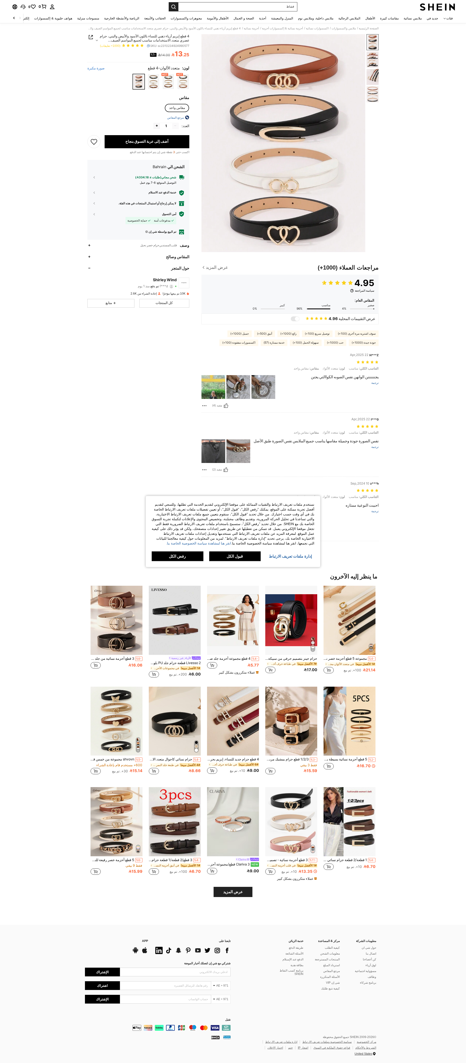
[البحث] (173, 6)
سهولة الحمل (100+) (306, 342)
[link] (43, 6)
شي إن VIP (333, 982)
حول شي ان (369, 947)
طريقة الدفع (296, 947)
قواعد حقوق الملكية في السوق (331, 1047)
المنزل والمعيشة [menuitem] (282, 18)
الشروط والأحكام (365, 1047)
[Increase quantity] (157, 126)
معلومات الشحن (330, 953)
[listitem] (349, 632)
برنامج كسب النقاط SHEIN (291, 972)
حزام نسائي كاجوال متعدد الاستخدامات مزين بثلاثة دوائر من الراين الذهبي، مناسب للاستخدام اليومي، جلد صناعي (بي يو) (174, 759)
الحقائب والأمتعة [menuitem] (155, 18)
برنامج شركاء (368, 982)
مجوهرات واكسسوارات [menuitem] (186, 18)
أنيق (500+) (264, 333)
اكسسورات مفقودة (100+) (238, 342)
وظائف (372, 977)
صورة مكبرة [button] (96, 68)
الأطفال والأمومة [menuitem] (218, 18)
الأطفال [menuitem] (370, 18)
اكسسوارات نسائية (317, 28)
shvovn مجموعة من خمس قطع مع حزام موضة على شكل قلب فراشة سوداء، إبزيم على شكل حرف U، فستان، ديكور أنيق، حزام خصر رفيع (116, 759)
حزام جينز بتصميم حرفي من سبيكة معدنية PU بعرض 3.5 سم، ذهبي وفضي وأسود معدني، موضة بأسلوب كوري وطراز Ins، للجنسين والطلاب (291, 658)
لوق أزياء (371, 965)
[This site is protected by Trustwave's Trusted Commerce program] (227, 1037)
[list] (192, 950)
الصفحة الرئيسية (369, 28)
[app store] (144, 952)
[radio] (183, 82)
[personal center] (52, 7)
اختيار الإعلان (275, 1047)
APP (145, 941)
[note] (238, 672)
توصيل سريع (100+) (317, 333)
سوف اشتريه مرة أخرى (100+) (357, 333)
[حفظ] (93, 141)
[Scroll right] (14, 18)
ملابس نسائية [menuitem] (413, 18)
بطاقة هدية (297, 965)
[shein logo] (437, 7)
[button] (23, 7)
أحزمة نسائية (251, 28)
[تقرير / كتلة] (204, 406)
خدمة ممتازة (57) (274, 342)
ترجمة (375, 383)
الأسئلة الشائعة (294, 953)
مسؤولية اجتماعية (365, 971)
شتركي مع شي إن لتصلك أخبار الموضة (207, 963)
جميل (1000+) (239, 333)
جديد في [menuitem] (432, 18)
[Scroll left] (20, 18)
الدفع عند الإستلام (293, 959)
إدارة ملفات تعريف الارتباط (281, 1042)
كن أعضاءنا (369, 959)
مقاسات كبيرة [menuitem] (389, 18)
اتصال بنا (371, 953)
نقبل (228, 1019)
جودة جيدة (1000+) (364, 342)
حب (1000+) (335, 342)
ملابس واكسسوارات (344, 28)
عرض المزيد (233, 892)
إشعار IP (303, 1047)
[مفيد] (226, 406)
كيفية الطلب (332, 947)
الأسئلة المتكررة (330, 977)
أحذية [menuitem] (262, 18)
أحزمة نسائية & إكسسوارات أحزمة (282, 28)
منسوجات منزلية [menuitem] (88, 18)
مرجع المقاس (331, 971)
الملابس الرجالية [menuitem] (349, 18)
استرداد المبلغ (331, 965)
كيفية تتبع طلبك (330, 988)
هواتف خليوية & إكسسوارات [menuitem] (53, 18)
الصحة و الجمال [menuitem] (243, 18)
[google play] (135, 952)
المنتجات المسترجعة (327, 959)
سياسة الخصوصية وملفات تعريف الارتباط (327, 1042)
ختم (290, 1047)
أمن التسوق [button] (169, 214)
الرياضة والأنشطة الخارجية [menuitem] (121, 18)
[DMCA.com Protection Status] (215, 1037)
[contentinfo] (158, 1028)
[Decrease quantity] (175, 126)
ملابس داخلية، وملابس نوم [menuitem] (315, 18)
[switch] (295, 318)
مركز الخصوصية (366, 1042)
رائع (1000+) (288, 333)
